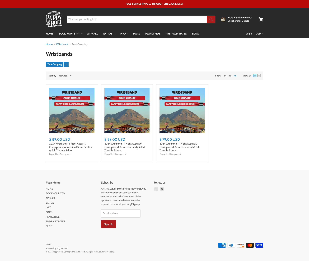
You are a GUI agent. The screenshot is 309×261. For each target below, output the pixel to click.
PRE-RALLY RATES (176, 33)
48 (235, 75)
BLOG (195, 33)
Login (249, 33)
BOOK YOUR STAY (69, 33)
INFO (123, 33)
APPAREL (92, 33)
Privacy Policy (108, 251)
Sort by (52, 75)
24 (225, 75)
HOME (49, 33)
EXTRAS (108, 33)
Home (49, 44)
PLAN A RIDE (152, 33)
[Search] (211, 19)
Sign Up (108, 224)
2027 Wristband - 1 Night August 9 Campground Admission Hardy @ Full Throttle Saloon (124, 147)
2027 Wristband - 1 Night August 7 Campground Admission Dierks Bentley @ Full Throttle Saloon (70, 147)
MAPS (136, 33)
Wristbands (62, 44)
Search (49, 244)
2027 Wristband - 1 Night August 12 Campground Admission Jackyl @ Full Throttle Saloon (179, 147)
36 (230, 75)
